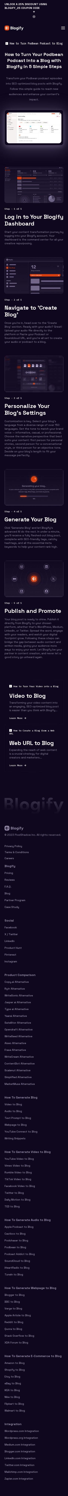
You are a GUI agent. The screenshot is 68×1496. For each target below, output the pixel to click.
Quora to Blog (13, 1329)
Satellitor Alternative (18, 1022)
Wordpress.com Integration (22, 1431)
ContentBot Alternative (20, 1063)
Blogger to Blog (15, 1295)
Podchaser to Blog (16, 1240)
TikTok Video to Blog (18, 1179)
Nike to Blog (12, 1397)
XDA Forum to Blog (16, 1342)
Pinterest (10, 954)
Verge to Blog (13, 1308)
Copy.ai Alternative (17, 982)
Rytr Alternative (15, 988)
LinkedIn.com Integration (20, 1458)
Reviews (10, 879)
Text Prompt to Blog (18, 1118)
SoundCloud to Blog (17, 1261)
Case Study (12, 907)
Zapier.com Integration (19, 1478)
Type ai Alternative (17, 1009)
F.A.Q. (8, 886)
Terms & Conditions (17, 852)
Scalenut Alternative (17, 1070)
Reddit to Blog (14, 1322)
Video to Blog (13, 1104)
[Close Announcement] (34, 17)
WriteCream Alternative (19, 1056)
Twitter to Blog (14, 1192)
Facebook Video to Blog (20, 1186)
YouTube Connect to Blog (21, 1131)
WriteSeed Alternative (18, 1036)
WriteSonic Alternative (19, 995)
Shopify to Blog (15, 1369)
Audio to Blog (13, 1111)
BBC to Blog (12, 1301)
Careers (9, 858)
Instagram (11, 961)
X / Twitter (11, 934)
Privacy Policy (13, 846)
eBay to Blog (13, 1383)
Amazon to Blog (15, 1363)
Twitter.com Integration (19, 1465)
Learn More (34, 718)
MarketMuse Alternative (20, 1084)
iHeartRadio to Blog (17, 1267)
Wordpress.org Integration (21, 1437)
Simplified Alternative (18, 1077)
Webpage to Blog (16, 1124)
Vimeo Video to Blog (17, 1165)
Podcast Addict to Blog (20, 1254)
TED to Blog (12, 1206)
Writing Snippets (15, 1138)
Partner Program (15, 900)
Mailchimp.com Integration (21, 1472)
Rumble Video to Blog (18, 1172)
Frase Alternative (15, 1050)
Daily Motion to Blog (17, 1199)
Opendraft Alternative (18, 1029)
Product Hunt (13, 948)
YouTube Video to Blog (19, 1158)
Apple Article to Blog (18, 1315)
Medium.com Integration (20, 1444)
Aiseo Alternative (15, 1043)
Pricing (9, 873)
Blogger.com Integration (20, 1451)
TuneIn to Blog (14, 1274)
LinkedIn (10, 941)
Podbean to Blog (15, 1247)
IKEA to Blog (12, 1390)
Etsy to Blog (12, 1376)
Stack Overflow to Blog (19, 1335)
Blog (7, 893)
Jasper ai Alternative (18, 1002)
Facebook (11, 927)
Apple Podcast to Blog (19, 1227)
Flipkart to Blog (14, 1403)
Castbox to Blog (15, 1233)
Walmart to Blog (15, 1410)
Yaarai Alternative (16, 1016)
